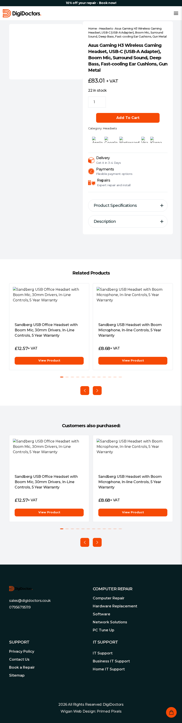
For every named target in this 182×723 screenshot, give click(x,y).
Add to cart (127, 118)
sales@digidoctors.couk (30, 601)
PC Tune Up (103, 630)
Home (92, 28)
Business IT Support (111, 661)
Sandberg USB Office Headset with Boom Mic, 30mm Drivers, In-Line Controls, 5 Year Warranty (46, 330)
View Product (49, 360)
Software (101, 614)
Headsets (106, 28)
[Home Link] (22, 13)
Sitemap (17, 675)
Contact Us (19, 659)
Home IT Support (109, 669)
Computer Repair (109, 598)
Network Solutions (110, 622)
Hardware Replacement (115, 606)
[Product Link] (49, 302)
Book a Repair (22, 667)
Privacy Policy (21, 651)
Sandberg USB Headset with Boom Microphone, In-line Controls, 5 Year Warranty (130, 330)
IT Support (103, 653)
